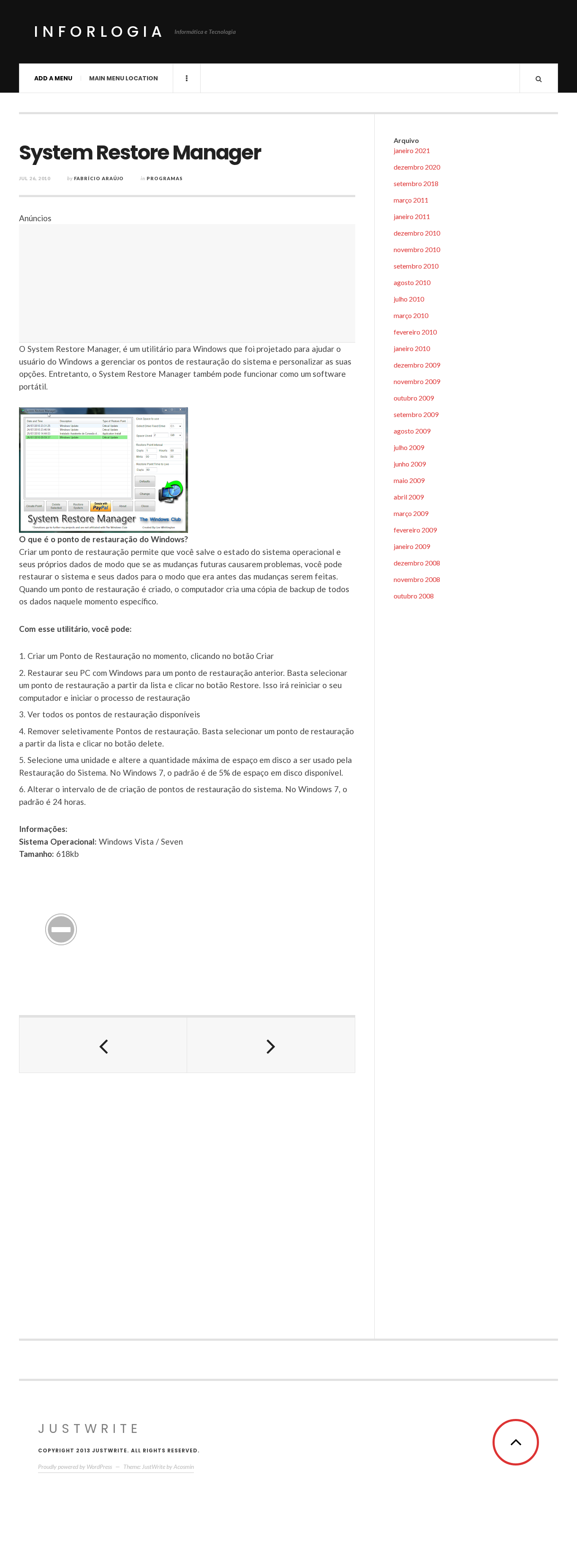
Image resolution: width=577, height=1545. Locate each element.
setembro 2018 (416, 183)
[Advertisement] (187, 283)
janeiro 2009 (412, 546)
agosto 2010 (412, 282)
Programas (165, 178)
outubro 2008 (414, 596)
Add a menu (53, 78)
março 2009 (411, 513)
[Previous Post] (103, 1045)
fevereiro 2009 (415, 530)
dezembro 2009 (417, 365)
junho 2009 (410, 464)
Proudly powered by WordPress (75, 1466)
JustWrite (90, 1428)
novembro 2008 (417, 579)
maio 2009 (409, 480)
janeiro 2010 (412, 348)
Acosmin (184, 1466)
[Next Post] (271, 1045)
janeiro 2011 (412, 216)
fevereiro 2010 (415, 332)
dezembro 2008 (417, 563)
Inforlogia (100, 31)
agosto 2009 (412, 431)
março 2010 (411, 315)
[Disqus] (187, 1200)
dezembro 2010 (417, 233)
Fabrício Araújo (99, 178)
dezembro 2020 (417, 167)
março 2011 (411, 200)
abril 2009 (409, 497)
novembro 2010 (417, 249)
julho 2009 (409, 447)
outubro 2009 (414, 398)
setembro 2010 (416, 266)
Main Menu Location (123, 78)
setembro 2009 (416, 414)
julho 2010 (409, 299)
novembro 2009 (417, 381)
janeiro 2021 (412, 150)
